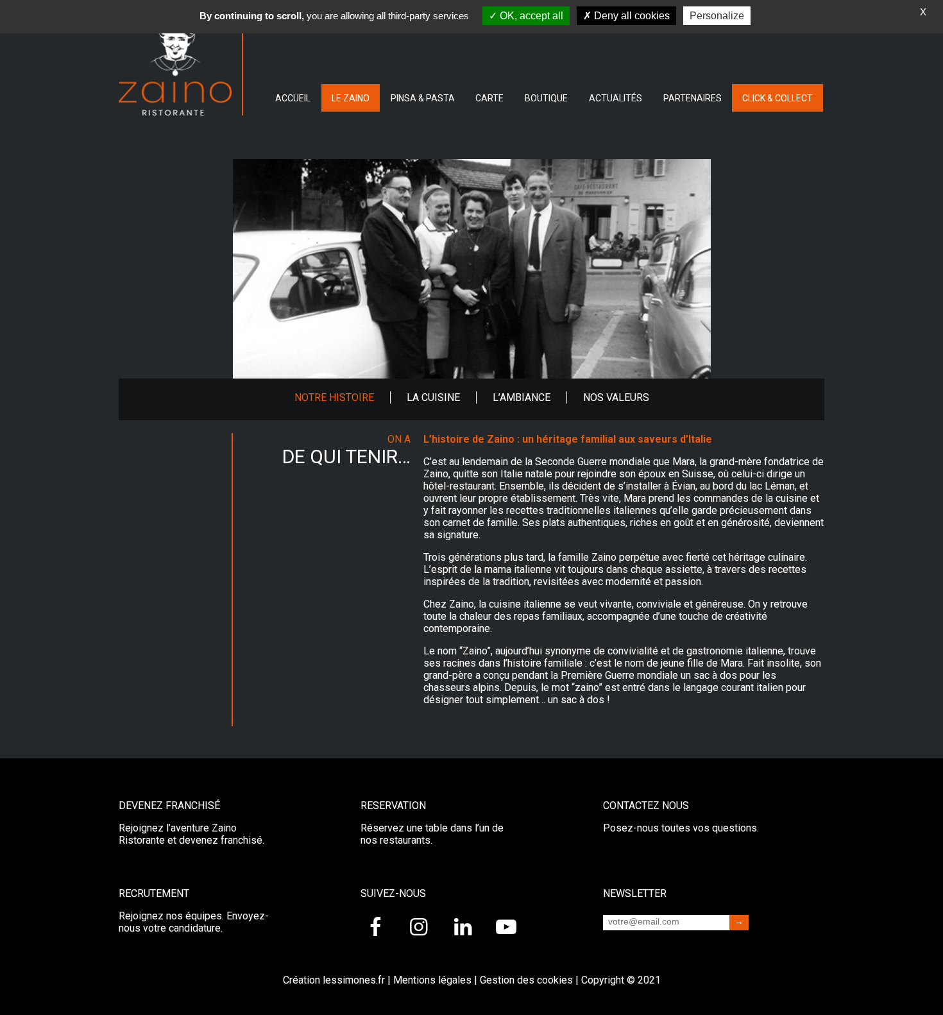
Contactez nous (646, 805)
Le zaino (351, 98)
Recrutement (154, 893)
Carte (489, 98)
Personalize (717, 15)
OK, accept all (530, 15)
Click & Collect (777, 98)
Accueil (292, 98)
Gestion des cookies (526, 980)
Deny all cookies (630, 15)
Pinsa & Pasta (423, 98)
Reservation (393, 805)
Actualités (615, 98)
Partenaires (692, 98)
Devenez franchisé (169, 805)
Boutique (546, 98)
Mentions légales (432, 980)
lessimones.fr (354, 980)
